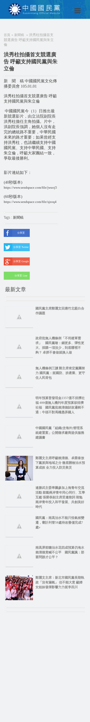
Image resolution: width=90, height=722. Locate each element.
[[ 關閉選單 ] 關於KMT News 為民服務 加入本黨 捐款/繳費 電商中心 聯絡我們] (64, 5)
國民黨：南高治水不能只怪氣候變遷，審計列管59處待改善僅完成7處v (60, 522)
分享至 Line (20, 275)
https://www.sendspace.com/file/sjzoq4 (30, 202)
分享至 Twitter (20, 247)
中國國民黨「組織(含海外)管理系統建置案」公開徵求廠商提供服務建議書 (60, 432)
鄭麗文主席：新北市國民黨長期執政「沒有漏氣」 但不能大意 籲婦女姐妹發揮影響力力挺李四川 (60, 582)
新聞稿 (19, 35)
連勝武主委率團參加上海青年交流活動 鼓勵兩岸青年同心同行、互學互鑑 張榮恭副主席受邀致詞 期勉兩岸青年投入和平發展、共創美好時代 (60, 497)
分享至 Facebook (18, 234)
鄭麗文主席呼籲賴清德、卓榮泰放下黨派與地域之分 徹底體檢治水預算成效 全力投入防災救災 (60, 462)
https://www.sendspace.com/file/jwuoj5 (30, 187)
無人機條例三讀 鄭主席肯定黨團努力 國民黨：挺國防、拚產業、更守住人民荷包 (60, 373)
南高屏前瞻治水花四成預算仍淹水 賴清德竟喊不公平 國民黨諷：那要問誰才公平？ (62, 552)
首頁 (7, 35)
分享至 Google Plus (21, 262)
